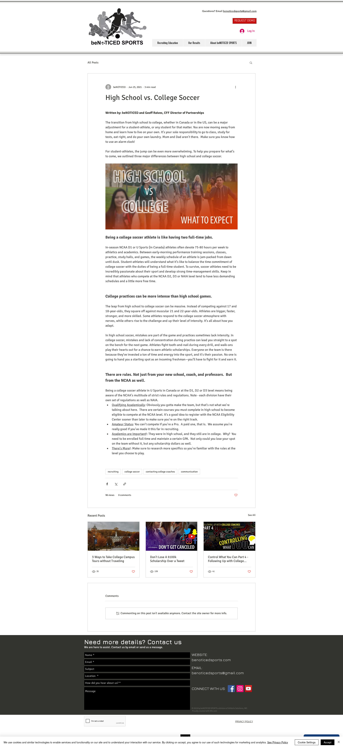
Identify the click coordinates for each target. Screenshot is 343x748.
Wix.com (213, 711)
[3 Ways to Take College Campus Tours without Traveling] (113, 536)
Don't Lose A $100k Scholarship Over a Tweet (167, 559)
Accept (327, 742)
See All (251, 515)
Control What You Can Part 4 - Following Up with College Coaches (228, 559)
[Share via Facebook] (107, 484)
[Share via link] (124, 484)
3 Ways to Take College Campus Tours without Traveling (113, 559)
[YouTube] (248, 688)
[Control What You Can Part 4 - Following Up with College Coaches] (229, 536)
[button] (251, 62)
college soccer (132, 471)
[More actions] (235, 87)
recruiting (113, 471)
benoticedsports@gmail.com (240, 11)
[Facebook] (231, 688)
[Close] (339, 742)
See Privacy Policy (277, 742)
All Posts (93, 62)
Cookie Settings (306, 742)
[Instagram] (240, 688)
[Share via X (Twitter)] (116, 484)
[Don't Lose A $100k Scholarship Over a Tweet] (171, 536)
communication (189, 471)
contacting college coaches (160, 471)
